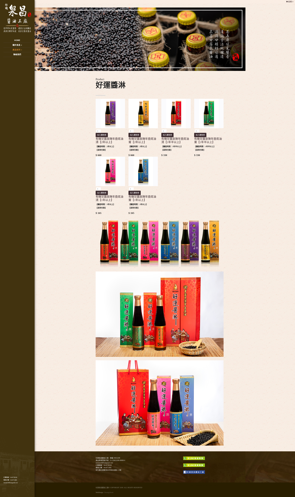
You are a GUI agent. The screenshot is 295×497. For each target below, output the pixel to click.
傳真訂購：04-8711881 (10, 480)
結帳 (290, 2)
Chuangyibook (108, 492)
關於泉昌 (16, 45)
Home (17, 40)
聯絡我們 (17, 54)
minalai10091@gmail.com (10, 483)
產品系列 (16, 50)
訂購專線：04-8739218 (10, 477)
